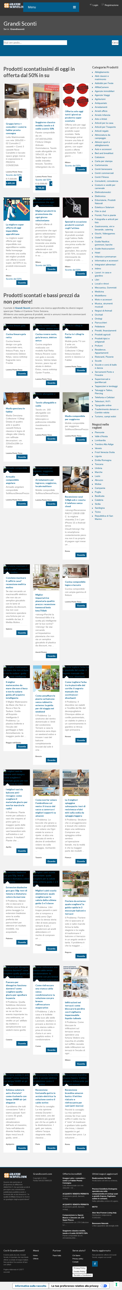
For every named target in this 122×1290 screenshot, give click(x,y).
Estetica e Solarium (104, 207)
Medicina (99, 291)
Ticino (98, 512)
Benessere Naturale (100, 1223)
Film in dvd (100, 211)
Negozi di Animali (103, 310)
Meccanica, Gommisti (105, 287)
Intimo (98, 268)
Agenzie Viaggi (102, 95)
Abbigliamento (102, 72)
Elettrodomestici (103, 192)
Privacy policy (77, 1259)
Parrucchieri (101, 322)
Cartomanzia (101, 165)
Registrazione (112, 5)
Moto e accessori (103, 299)
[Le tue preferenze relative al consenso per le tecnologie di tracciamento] (116, 1284)
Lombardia (100, 440)
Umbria (98, 468)
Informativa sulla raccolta (30, 1285)
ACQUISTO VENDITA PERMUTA (76, 1194)
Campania (100, 488)
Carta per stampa (103, 161)
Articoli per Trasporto (105, 127)
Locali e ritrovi (102, 283)
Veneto (98, 448)
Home (35, 1255)
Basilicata (99, 496)
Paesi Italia (57, 1255)
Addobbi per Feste (104, 83)
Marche (98, 472)
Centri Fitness (102, 177)
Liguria (98, 456)
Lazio (97, 476)
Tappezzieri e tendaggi (106, 386)
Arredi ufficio (101, 111)
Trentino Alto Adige (104, 444)
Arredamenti (101, 107)
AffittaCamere (102, 87)
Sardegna (100, 508)
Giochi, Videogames (105, 233)
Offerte (35, 1259)
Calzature (100, 157)
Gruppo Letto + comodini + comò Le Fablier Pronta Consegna (74, 1180)
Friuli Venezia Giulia (105, 452)
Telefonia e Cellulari (105, 397)
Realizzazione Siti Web (101, 1178)
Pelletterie (100, 326)
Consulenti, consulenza (106, 181)
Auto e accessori (103, 149)
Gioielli (98, 237)
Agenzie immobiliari (104, 91)
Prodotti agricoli (102, 334)
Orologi (98, 318)
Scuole (98, 360)
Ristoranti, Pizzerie (104, 357)
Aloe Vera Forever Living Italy (104, 1213)
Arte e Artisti (101, 119)
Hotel (97, 252)
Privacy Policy (79, 1268)
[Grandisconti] (15, 5)
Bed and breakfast (104, 153)
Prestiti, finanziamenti (105, 330)
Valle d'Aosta (101, 436)
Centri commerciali (104, 173)
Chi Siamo (76, 1255)
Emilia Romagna (103, 460)
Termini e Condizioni (83, 1275)
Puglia (98, 492)
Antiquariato (101, 103)
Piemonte (99, 432)
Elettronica (100, 196)
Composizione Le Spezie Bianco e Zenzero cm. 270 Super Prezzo (73, 1217)
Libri (97, 279)
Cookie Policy (79, 1271)
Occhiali (99, 314)
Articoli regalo (101, 131)
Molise (98, 484)
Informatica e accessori (106, 260)
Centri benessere (103, 169)
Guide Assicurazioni (105, 248)
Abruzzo (99, 480)
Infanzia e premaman (105, 256)
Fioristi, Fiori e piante (105, 215)
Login (95, 5)
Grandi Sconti (22, 308)
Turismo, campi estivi (105, 416)
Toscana (99, 464)
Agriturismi (100, 99)
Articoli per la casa (104, 123)
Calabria (99, 500)
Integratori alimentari (105, 264)
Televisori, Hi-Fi (102, 401)
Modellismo (100, 295)
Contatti (75, 1262)
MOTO (95, 1207)
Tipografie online (103, 405)
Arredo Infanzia (102, 115)
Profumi (99, 345)
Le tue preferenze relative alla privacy (74, 1285)
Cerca (115, 42)
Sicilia (98, 504)
